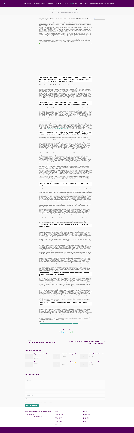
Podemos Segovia (58, 421)
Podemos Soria (58, 422)
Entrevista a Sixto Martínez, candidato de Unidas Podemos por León (69, 354)
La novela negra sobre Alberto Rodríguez (95, 362)
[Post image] (29, 356)
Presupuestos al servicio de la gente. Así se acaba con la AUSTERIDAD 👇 (69, 362)
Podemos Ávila (57, 418)
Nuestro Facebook (86, 417)
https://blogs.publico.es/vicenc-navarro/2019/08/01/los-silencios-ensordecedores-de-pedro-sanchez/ (59, 323)
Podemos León (58, 411)
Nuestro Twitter (86, 418)
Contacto (85, 415)
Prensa (84, 421)
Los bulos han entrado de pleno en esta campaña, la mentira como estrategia (97, 354)
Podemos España (58, 424)
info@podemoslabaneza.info (38, 417)
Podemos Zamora (58, 413)
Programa (85, 411)
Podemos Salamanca (59, 414)
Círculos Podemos (86, 414)
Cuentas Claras (86, 413)
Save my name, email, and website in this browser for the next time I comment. (39, 402)
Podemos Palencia (58, 415)
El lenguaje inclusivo (38, 361)
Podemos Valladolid (58, 417)
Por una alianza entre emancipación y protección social (58, 128)
